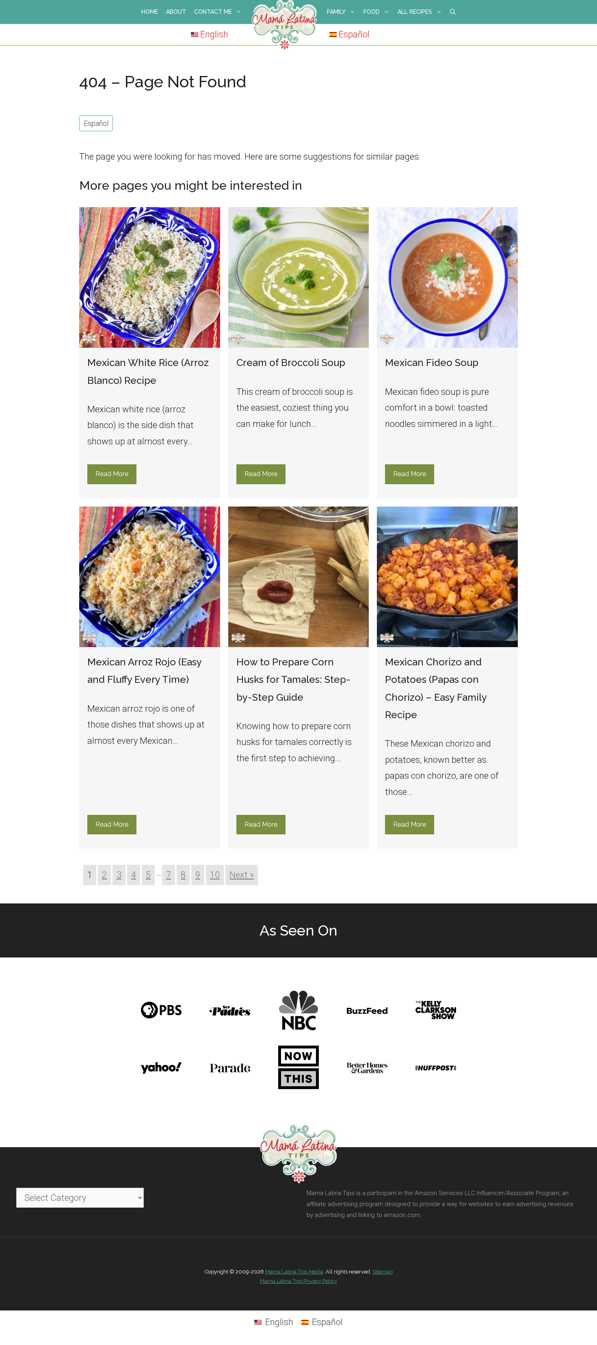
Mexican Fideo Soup (431, 362)
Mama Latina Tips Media (294, 1272)
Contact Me (213, 12)
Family (336, 12)
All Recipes (415, 12)
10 (215, 875)
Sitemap (382, 1272)
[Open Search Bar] (453, 12)
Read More (111, 474)
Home (149, 12)
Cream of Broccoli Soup (290, 362)
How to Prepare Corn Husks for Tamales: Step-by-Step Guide (293, 679)
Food (371, 12)
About (176, 12)
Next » (241, 875)
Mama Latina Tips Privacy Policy (298, 1281)
